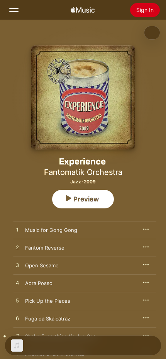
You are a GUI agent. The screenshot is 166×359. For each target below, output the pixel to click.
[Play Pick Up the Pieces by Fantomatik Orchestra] (17, 300)
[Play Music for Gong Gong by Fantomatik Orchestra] (17, 229)
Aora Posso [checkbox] (39, 283)
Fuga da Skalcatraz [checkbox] (47, 318)
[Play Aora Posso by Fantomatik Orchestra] (17, 283)
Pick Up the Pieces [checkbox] (47, 301)
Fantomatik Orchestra (83, 172)
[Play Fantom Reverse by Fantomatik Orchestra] (17, 247)
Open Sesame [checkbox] (42, 265)
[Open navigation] (13, 10)
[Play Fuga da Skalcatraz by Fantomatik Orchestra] (17, 318)
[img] (83, 10)
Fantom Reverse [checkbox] (44, 248)
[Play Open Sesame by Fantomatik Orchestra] (17, 265)
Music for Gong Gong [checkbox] (51, 230)
